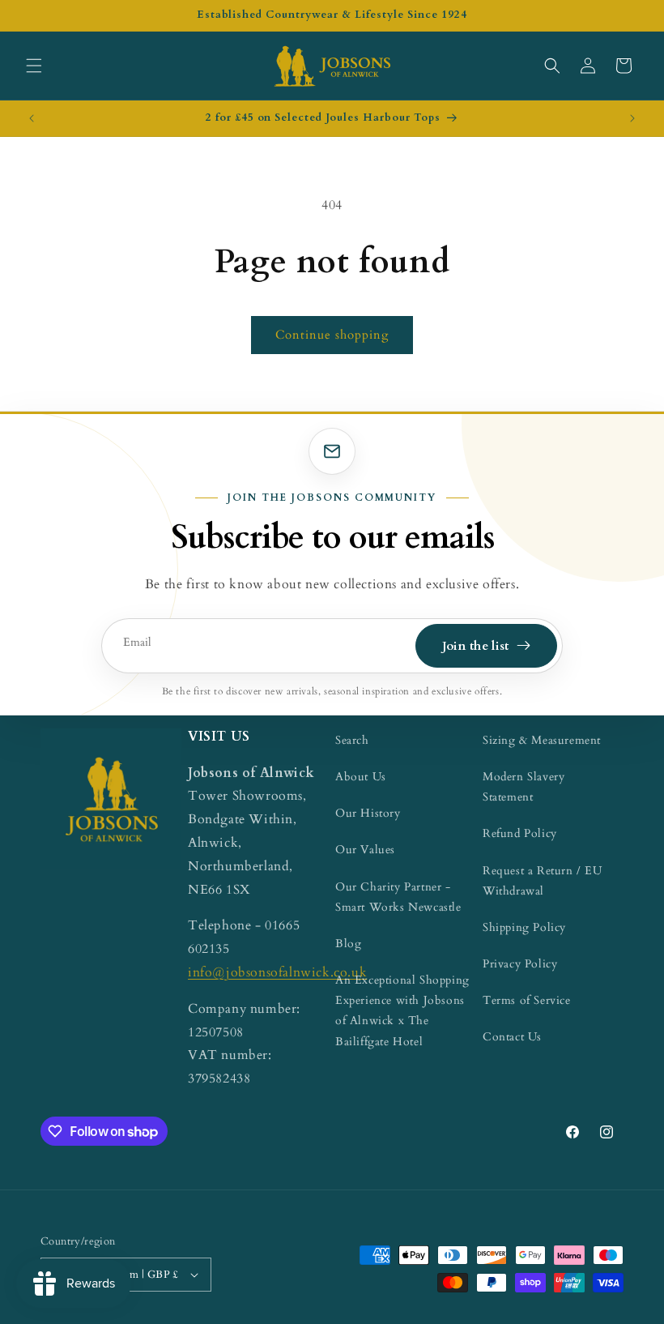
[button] (34, 65)
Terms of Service (527, 1000)
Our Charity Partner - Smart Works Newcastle (398, 897)
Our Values (365, 849)
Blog (348, 943)
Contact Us (512, 1036)
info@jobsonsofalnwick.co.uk (277, 972)
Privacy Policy (520, 964)
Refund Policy (520, 833)
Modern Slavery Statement (523, 787)
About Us (360, 776)
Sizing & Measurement (542, 740)
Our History (368, 813)
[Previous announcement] (31, 118)
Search (352, 740)
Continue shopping (332, 335)
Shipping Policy (524, 927)
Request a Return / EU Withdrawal (542, 881)
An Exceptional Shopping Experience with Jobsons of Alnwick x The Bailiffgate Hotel (402, 1010)
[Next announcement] (632, 118)
